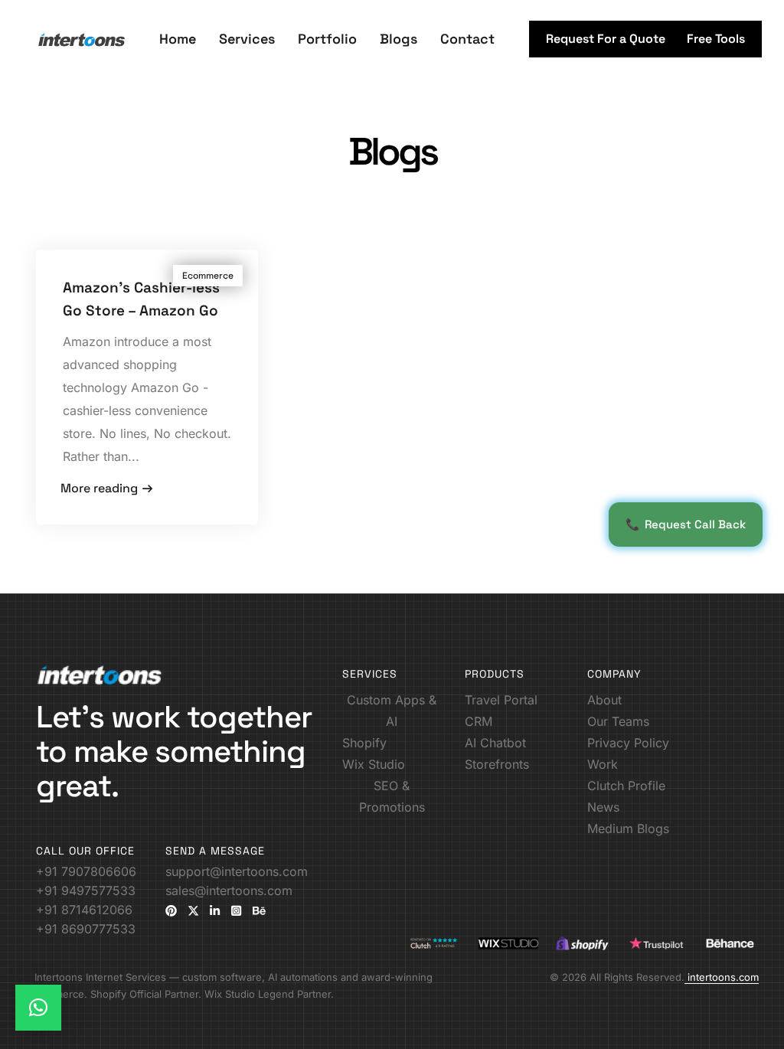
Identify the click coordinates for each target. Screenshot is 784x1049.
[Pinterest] (171, 911)
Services (247, 38)
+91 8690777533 (86, 928)
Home (177, 38)
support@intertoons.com (236, 871)
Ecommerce (208, 276)
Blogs (398, 38)
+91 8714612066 (84, 909)
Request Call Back (686, 524)
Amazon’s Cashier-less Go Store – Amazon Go (141, 299)
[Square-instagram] (236, 911)
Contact (467, 38)
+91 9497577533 (86, 890)
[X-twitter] (193, 911)
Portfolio (327, 38)
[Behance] (259, 911)
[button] (605, 39)
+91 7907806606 (86, 871)
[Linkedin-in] (215, 911)
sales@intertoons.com (228, 890)
